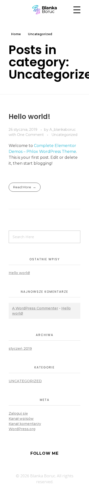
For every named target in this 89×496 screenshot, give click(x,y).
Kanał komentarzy (25, 424)
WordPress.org (22, 429)
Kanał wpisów (21, 418)
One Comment (30, 134)
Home (16, 34)
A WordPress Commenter (35, 308)
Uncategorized (64, 134)
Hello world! (29, 116)
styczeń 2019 (20, 348)
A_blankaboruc (62, 129)
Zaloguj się (18, 413)
